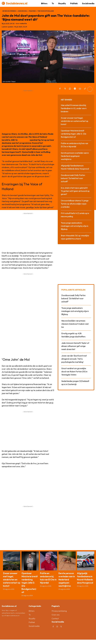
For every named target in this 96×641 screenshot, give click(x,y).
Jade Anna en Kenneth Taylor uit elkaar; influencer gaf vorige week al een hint (75, 346)
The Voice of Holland (46, 11)
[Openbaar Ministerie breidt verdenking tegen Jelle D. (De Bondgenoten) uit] (30, 561)
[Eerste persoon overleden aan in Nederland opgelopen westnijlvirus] (67, 561)
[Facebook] (59, 89)
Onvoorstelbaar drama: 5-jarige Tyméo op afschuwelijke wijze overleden (74, 203)
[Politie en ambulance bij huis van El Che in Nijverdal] (48, 561)
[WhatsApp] (69, 89)
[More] (89, 89)
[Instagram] (57, 626)
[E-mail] (79, 89)
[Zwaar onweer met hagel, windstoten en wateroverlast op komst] (11, 561)
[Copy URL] (84, 89)
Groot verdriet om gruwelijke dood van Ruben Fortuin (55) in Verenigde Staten (74, 371)
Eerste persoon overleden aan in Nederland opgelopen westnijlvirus (75, 156)
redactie (23, 23)
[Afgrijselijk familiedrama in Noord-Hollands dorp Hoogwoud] (85, 561)
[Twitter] (64, 89)
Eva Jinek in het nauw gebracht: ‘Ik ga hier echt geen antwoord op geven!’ (75, 191)
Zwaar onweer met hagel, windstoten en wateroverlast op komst (74, 121)
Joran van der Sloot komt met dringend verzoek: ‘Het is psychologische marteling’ (74, 358)
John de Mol (22, 11)
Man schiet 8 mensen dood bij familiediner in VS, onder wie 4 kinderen (73, 108)
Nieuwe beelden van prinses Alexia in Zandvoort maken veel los (74, 323)
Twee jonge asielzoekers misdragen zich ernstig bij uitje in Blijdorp (74, 226)
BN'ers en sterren (9, 11)
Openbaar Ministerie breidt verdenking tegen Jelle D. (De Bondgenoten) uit (73, 133)
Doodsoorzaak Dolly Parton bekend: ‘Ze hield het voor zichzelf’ (73, 178)
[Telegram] (74, 89)
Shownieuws (23, 140)
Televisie (32, 11)
